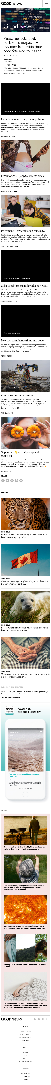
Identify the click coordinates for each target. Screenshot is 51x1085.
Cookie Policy (25, 1076)
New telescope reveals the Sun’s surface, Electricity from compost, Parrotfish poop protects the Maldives (24, 927)
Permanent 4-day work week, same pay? (23, 230)
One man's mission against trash (19, 395)
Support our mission (25, 1061)
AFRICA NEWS (7, 191)
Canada (8, 68)
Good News (8, 59)
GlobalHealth (37, 68)
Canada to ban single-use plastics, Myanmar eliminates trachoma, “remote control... (24, 582)
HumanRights (10, 70)
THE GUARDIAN (7, 246)
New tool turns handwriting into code (22, 340)
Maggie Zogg (11, 65)
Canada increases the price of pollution (23, 119)
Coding (15, 68)
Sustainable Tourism (25, 1037)
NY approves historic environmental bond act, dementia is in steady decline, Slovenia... (25, 675)
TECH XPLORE (6, 301)
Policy (19, 70)
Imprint (25, 1079)
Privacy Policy (25, 1073)
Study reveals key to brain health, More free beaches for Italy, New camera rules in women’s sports (24, 848)
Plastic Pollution (25, 1034)
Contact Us (25, 1058)
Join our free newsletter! (10, 698)
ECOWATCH (5, 137)
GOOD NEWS (6, 471)
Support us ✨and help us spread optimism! (20, 453)
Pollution (27, 70)
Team (26, 1055)
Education (25, 1040)
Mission (25, 1052)
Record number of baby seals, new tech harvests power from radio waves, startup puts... (24, 629)
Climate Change (25, 1031)
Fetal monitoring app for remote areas (22, 176)
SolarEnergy (37, 70)
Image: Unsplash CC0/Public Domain (15, 73)
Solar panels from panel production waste (24, 285)
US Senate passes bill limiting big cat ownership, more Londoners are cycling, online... (24, 536)
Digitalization (25, 68)
